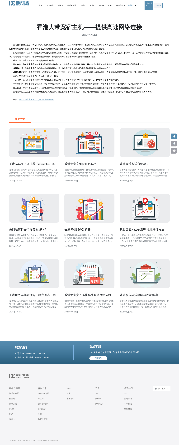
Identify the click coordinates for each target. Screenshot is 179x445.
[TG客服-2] (174, 143)
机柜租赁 (42, 409)
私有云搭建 (43, 419)
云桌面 (92, 5)
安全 (97, 388)
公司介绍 (128, 399)
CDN (110, 5)
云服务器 (50, 5)
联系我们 (128, 404)
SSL (97, 393)
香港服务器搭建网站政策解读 (139, 295)
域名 (69, 393)
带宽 (40, 414)
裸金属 (60, 5)
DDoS (101, 5)
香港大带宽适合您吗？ (134, 164)
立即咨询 (98, 358)
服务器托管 (43, 404)
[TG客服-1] (174, 136)
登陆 (159, 5)
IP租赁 (41, 399)
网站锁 (98, 399)
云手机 (82, 5)
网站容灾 (99, 404)
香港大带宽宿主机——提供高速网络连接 (36, 99)
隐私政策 (128, 409)
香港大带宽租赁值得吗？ (80, 164)
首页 (40, 5)
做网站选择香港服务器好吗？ (28, 229)
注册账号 (149, 5)
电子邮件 (70, 399)
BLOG (126, 393)
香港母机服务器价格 (77, 229)
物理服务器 (71, 5)
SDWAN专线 (43, 393)
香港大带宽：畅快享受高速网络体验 (87, 295)
